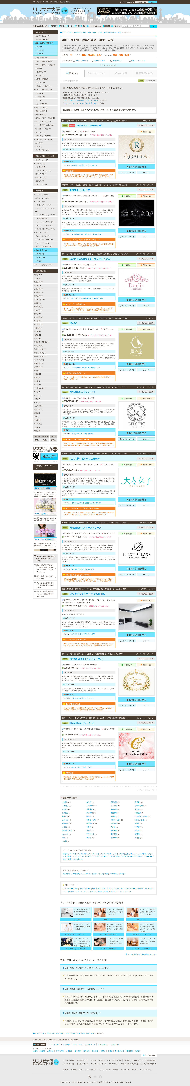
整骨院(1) (141, 856)
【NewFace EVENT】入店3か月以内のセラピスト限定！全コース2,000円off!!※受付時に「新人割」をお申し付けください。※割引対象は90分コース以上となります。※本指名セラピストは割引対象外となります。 (88, 580)
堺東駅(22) (37, 420)
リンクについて (114, 1064)
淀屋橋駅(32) (38, 282)
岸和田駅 (114, 837)
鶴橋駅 (137, 823)
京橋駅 (64, 827)
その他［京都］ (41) (44, 170)
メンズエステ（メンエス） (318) (45, 209)
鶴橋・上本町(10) (41, 111)
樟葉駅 (137, 834)
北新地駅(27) (38, 306)
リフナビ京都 (77, 1044)
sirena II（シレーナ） (77, 189)
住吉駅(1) (37, 381)
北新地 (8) (40, 50)
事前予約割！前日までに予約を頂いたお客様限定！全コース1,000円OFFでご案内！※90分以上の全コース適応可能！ (89, 778)
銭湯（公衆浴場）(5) (75, 859)
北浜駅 (137, 809)
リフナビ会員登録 (90, 1069)
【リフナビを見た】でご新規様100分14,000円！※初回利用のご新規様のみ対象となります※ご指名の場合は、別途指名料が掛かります (89, 513)
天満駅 (113, 816)
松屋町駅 (65, 823)
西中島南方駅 (66, 830)
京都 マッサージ (85, 888)
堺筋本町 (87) (41, 72)
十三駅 (137, 827)
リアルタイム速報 (68, 1060)
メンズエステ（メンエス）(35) (88, 854)
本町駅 (64, 809)
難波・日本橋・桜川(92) (43, 89)
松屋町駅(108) (39, 360)
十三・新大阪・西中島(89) (44, 125)
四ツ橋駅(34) (38, 321)
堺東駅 (88, 837)
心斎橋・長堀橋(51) (42, 79)
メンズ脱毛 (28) (42, 218)
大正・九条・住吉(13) (43, 121)
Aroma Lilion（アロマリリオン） (84, 658)
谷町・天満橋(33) (41, 107)
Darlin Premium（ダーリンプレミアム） (87, 259)
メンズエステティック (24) (46, 215)
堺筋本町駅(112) (39, 299)
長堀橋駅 (89, 823)
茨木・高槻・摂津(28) (43, 135)
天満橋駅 (65, 820)
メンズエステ (40, 201)
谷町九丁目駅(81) (40, 356)
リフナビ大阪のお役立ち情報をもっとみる (142, 954)
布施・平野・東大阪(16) (43, 139)
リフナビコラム (137, 1060)
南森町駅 (114, 809)
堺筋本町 (54, 26)
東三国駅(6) (38, 395)
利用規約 (134, 1069)
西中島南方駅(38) (40, 388)
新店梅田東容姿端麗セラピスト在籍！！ (84, 165)
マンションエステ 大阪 (114, 888)
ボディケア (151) (43, 243)
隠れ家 (70, 323)
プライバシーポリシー (147, 1069)
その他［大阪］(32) (42, 150)
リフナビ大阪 (54, 1044)
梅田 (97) (40, 46)
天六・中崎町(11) (41, 58)
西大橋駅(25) (38, 324)
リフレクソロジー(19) (100, 856)
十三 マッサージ (125, 891)
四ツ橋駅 (89, 813)
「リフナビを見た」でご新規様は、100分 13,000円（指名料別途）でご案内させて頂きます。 (88, 378)
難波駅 (137, 802)
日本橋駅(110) (39, 292)
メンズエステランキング (98, 1064)
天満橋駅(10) (38, 345)
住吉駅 (113, 827)
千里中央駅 (90, 834)
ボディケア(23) (114, 856)
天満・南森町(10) (41, 104)
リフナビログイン (104, 1069)
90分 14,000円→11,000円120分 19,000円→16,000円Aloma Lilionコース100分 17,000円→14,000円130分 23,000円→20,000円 (88, 709)
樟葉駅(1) (37, 413)
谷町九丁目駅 (139, 820)
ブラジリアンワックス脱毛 (93, 891)
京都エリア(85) (40, 163)
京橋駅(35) (37, 374)
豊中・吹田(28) (40, 132)
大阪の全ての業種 (41, 194)
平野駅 (137, 830)
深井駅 (137, 837)
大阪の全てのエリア (42, 36)
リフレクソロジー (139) (45, 239)
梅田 (84, 26)
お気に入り (116, 26)
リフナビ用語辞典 (150, 1060)
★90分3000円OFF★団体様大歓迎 (82, 434)
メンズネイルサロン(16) (82, 856)
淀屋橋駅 (114, 802)
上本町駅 (114, 823)
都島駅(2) (37, 377)
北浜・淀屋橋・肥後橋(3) (44, 61)
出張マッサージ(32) (42, 39)
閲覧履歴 (107, 26)
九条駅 (88, 830)
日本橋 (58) (41, 97)
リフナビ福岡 (114, 1044)
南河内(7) (38, 146)
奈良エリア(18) (40, 177)
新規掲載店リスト (82, 1060)
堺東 (77, 26)
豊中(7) (122, 874)
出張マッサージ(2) (41, 160)
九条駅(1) (37, 392)
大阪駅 (64, 802)
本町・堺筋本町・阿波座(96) (45, 65)
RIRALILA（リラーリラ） (83, 125)
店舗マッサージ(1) (69, 854)
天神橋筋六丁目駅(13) (41, 342)
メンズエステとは (68, 1064)
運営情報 (115, 1069)
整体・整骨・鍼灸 (41, 250)
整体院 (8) (40, 254)
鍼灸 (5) (39, 261)
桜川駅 (64, 816)
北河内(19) (39, 143)
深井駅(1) (37, 427)
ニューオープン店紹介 (97, 1060)
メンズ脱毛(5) (124, 854)
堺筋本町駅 (139, 805)
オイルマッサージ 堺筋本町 (133, 888)
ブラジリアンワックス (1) (46, 229)
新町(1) (94, 874)
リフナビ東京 (102, 1044)
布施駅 (64, 841)
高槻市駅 (114, 834)
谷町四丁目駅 (91, 820)
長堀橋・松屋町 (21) (44, 86)
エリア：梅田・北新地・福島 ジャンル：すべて (81, 100)
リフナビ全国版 (40, 1044)
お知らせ (66, 1069)
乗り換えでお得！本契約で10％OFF (83, 634)
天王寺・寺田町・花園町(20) (45, 118)
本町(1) (88, 874)
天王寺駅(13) (38, 296)
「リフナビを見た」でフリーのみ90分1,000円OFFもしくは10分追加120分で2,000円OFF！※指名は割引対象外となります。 (88, 245)
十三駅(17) (37, 384)
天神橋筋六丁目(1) (77, 874)
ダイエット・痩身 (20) (44, 225)
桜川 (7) (39, 100)
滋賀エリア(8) (40, 181)
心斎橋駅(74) (38, 289)
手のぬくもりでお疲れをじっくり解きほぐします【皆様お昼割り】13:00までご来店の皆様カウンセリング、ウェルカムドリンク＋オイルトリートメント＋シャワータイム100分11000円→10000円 (88, 176)
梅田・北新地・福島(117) (44, 43)
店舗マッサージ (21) (44, 205)
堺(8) (107, 874)
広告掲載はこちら (136, 1064)
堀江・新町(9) (40, 75)
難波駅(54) (37, 285)
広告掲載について (76, 1069)
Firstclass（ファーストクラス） (83, 527)
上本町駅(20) (38, 367)
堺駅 (63, 837)
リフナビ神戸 (65, 1044)
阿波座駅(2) (38, 328)
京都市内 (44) (41, 167)
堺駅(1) (36, 416)
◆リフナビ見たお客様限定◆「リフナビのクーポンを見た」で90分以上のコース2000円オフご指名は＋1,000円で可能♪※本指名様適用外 (88, 309)
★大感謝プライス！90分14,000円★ (83, 569)
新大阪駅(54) (38, 317)
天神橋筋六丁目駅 (141, 816)
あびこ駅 (65, 834)
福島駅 (88, 816)
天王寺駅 (114, 805)
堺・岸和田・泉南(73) (43, 128)
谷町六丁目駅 (115, 820)
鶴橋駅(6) (37, 370)
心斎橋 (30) (41, 82)
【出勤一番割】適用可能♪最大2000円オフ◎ (86, 367)
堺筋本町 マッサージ (75, 891)
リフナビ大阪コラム (95, 26)
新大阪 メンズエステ (111, 891)
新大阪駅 (65, 813)
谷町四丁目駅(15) (40, 349)
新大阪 (62, 26)
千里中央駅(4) (39, 406)
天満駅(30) (37, 338)
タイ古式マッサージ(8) (43, 246)
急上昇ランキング (82, 1064)
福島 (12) (40, 53)
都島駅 (88, 827)
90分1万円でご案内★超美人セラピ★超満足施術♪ (87, 298)
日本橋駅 (89, 805)
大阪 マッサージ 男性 (70, 888)
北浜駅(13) (37, 313)
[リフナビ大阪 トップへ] (50, 11)
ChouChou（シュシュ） (79, 723)
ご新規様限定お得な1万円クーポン (83, 698)
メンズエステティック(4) (109, 854)
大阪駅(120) (38, 275)
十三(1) (101, 874)
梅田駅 (88, 802)
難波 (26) (40, 93)
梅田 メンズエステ (98, 888)
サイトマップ (125, 1069)
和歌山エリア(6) (41, 184)
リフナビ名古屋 (90, 1044)
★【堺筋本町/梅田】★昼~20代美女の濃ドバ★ (86, 234)
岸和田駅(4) (38, 423)
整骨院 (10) (41, 257)
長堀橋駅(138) (39, 363)
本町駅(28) (37, 303)
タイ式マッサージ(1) (129, 856)
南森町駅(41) (38, 310)
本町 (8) (39, 68)
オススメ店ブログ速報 (114, 1060)
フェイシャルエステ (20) (45, 222)
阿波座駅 (138, 813)
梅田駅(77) (37, 278)
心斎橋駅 (65, 805)
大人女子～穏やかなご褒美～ (81, 458)
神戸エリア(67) (40, 174)
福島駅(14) (37, 335)
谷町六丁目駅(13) (40, 352)
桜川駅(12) (37, 331)
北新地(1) (66, 874)
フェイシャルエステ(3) (139, 854)
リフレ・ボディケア (42, 236)
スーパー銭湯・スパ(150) (44, 265)
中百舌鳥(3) (114, 874)
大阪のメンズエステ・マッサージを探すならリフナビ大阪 (96, 1082)
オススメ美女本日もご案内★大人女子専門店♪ (86, 503)
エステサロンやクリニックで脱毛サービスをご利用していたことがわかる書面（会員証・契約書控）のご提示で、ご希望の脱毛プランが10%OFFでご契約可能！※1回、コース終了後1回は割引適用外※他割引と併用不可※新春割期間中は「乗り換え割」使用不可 (89, 645)
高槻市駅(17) (38, 409)
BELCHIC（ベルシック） (79, 392)
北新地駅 (89, 809)
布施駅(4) (37, 430)
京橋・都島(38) (40, 114)
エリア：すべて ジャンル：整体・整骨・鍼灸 (80, 103)
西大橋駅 (114, 813)
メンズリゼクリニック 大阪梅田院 (84, 594)
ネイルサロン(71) (41, 232)
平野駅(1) (37, 399)
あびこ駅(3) (38, 402)
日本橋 (70, 26)
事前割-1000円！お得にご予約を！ (83, 767)
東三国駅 (114, 830)
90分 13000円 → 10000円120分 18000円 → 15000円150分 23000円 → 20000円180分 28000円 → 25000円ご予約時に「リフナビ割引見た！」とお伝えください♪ (89, 444)
